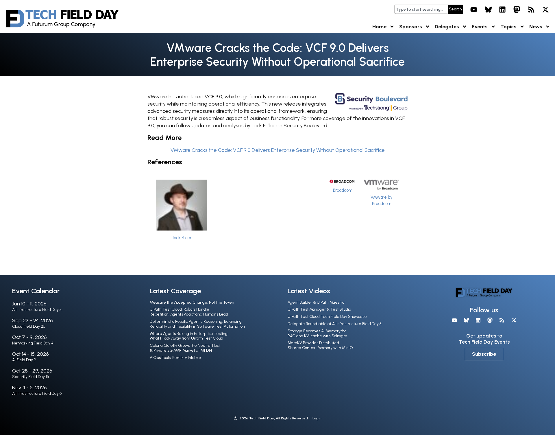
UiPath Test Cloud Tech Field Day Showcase (327, 316)
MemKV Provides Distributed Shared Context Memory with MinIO (320, 345)
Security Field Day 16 (30, 376)
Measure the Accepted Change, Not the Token (192, 302)
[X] (545, 9)
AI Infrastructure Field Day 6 (37, 393)
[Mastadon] (517, 9)
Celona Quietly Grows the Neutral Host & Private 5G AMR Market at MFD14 (185, 348)
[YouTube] (474, 9)
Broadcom (342, 190)
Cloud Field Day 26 (28, 326)
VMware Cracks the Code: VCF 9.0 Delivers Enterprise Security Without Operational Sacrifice (278, 150)
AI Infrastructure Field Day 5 (37, 309)
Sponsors (410, 26)
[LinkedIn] (503, 9)
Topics (508, 26)
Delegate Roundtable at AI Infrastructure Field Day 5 (335, 323)
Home (379, 26)
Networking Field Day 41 (33, 343)
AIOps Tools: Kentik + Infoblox (175, 357)
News (535, 26)
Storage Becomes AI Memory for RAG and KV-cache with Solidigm (317, 333)
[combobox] (421, 9)
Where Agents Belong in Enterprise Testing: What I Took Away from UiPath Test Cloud (189, 336)
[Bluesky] (488, 9)
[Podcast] (531, 9)
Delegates (447, 26)
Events (480, 26)
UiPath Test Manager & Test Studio (319, 309)
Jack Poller (181, 237)
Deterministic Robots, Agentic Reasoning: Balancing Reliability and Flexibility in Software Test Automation (197, 324)
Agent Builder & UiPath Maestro (316, 302)
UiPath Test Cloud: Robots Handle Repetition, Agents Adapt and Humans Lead (189, 312)
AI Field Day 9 (24, 359)
